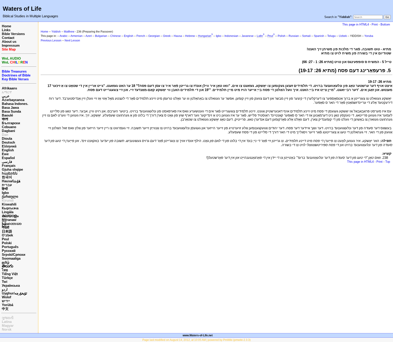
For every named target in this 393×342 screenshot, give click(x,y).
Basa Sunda (11, 111)
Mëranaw (9, 220)
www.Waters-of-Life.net (198, 335)
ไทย (5, 270)
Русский (8, 251)
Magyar (8, 325)
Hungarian (204, 36)
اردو (5, 289)
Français (8, 165)
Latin (260, 36)
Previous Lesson (51, 40)
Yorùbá (7, 305)
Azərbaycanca (13, 100)
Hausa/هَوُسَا (11, 181)
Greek (167, 36)
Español (8, 158)
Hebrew (190, 36)
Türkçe (7, 278)
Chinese (115, 36)
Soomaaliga (11, 258)
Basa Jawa (10, 107)
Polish (281, 36)
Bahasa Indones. (15, 104)
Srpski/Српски (13, 254)
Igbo (5, 193)
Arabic (64, 36)
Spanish (319, 36)
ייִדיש (6, 301)
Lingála (7, 212)
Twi (4, 282)
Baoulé (7, 115)
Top (387, 161)
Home (6, 26)
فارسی (7, 162)
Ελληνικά (9, 146)
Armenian (77, 36)
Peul (5, 239)
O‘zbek (7, 235)
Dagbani (8, 131)
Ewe (5, 154)
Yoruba (368, 36)
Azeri (89, 36)
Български (11, 123)
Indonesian (231, 36)
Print (375, 24)
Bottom (385, 24)
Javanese (248, 36)
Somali (306, 36)
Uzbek (343, 36)
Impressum (11, 45)
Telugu (331, 36)
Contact (8, 38)
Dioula (7, 138)
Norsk (6, 329)
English (8, 150)
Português (10, 247)
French (140, 36)
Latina (7, 322)
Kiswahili (9, 204)
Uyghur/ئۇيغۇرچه (14, 293)
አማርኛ (7, 92)
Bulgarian (101, 36)
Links (6, 30)
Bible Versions (13, 34)
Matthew (69, 31)
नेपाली (5, 227)
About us (9, 41)
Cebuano (9, 127)
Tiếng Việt (10, 274)
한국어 (7, 177)
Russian (294, 36)
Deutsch (8, 142)
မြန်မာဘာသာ (12, 223)
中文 (5, 309)
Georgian (154, 36)
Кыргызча (10, 208)
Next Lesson (72, 40)
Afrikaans (9, 88)
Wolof (6, 297)
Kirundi (8, 200)
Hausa (178, 36)
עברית (7, 185)
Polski (7, 243)
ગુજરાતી (7, 318)
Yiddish (56, 31)
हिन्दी (5, 189)
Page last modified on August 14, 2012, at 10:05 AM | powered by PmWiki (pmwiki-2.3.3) (196, 340)
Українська (11, 285)
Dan (5, 135)
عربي (6, 96)
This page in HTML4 (355, 24)
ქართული (10, 196)
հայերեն (10, 173)
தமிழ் (5, 262)
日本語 (7, 231)
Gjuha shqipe (12, 169)
